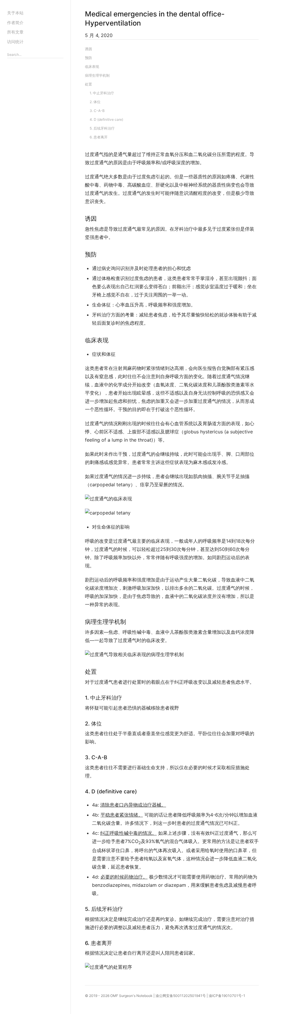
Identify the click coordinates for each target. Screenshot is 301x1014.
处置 (88, 84)
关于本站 (15, 12)
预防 (88, 58)
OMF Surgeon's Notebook (131, 995)
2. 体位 (95, 102)
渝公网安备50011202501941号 (180, 995)
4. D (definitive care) (106, 119)
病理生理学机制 (97, 75)
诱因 (88, 49)
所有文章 (15, 31)
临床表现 (92, 66)
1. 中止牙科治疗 (102, 93)
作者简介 (15, 22)
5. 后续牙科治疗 (102, 128)
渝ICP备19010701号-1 (227, 995)
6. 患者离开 (99, 137)
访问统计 (15, 41)
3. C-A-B (97, 110)
